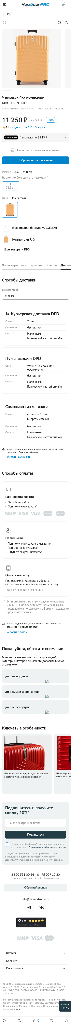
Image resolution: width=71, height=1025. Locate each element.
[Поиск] (4, 1020)
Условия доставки (18, 456)
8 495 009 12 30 (48, 874)
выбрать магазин (38, 419)
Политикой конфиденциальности (47, 847)
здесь (17, 1009)
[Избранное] (51, 1020)
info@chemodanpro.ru (35, 899)
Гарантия (35, 265)
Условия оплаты (17, 632)
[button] (66, 1020)
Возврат (51, 265)
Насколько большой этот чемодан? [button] (25, 177)
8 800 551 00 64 (22, 874)
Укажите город (10, 289)
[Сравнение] (19, 1020)
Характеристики (14, 265)
